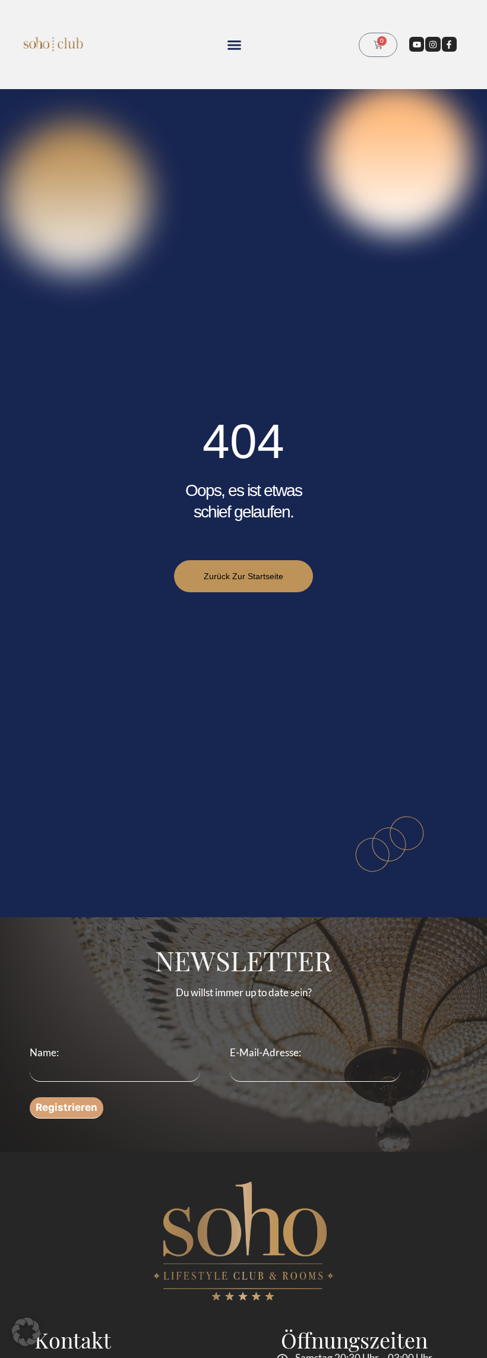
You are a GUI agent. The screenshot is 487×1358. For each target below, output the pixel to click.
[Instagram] (432, 44)
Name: (44, 1052)
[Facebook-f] (449, 44)
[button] (234, 44)
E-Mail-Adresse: (265, 1052)
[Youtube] (416, 44)
